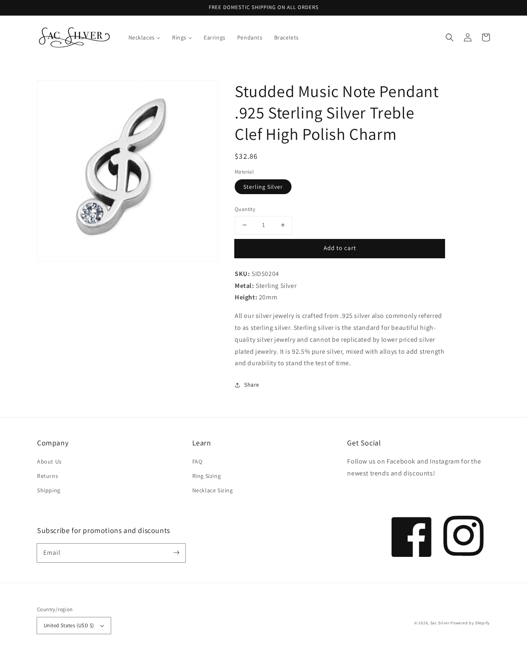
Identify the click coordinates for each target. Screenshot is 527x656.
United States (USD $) (69, 625)
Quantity (245, 209)
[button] (450, 37)
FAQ (197, 461)
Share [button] (251, 384)
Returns (47, 476)
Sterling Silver (263, 186)
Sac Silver (440, 623)
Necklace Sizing (212, 490)
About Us (49, 461)
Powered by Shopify (470, 623)
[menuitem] (144, 37)
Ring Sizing (206, 476)
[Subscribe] (176, 553)
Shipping (49, 490)
